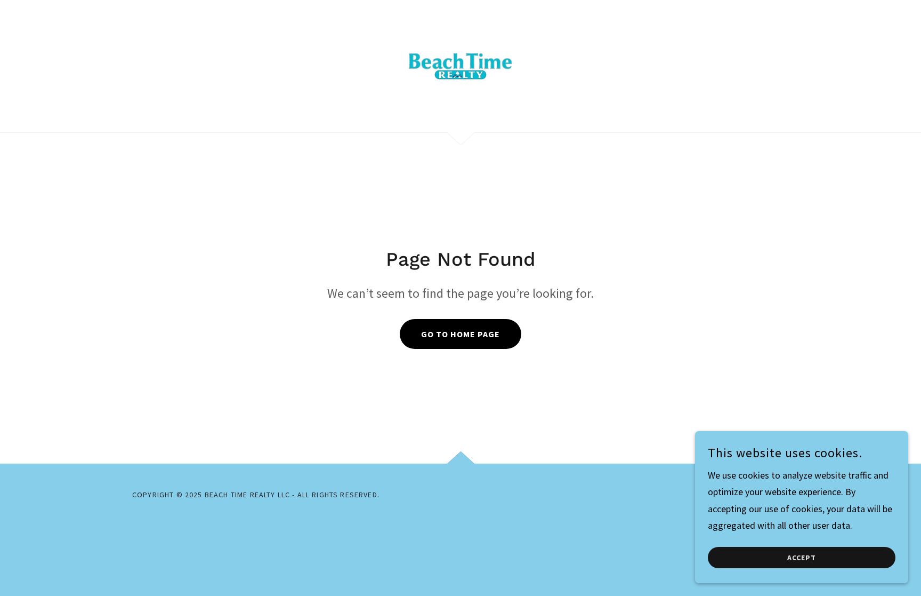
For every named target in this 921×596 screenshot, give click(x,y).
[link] (460, 65)
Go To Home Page (460, 334)
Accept (801, 557)
